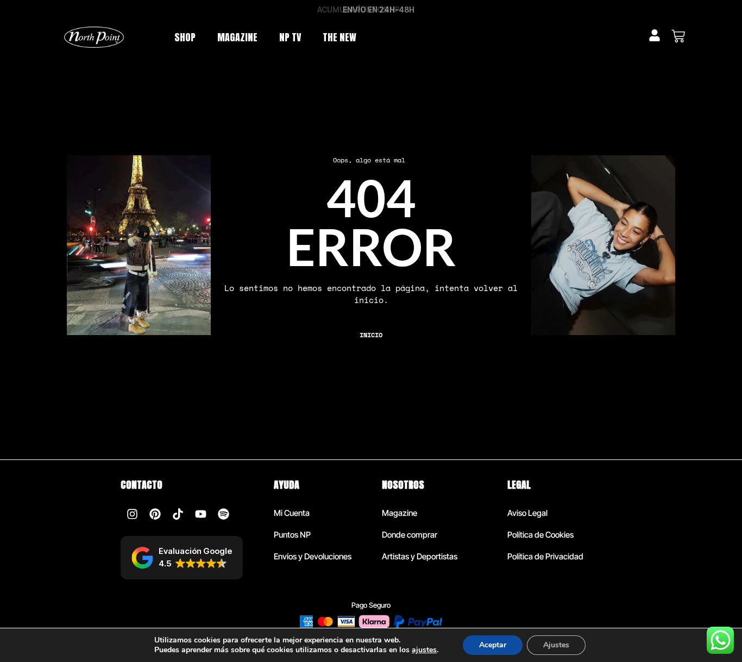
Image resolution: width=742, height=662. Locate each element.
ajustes (424, 650)
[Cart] (678, 36)
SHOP (185, 37)
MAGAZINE (237, 37)
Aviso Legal (527, 513)
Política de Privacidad (545, 556)
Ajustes (556, 645)
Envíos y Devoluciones (312, 556)
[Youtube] (200, 513)
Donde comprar (409, 534)
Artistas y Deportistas (419, 556)
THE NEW (339, 37)
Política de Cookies (540, 534)
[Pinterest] (154, 513)
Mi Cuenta (292, 513)
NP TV (290, 37)
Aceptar (492, 645)
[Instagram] (132, 513)
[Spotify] (223, 513)
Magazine (399, 513)
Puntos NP (292, 534)
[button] (182, 557)
